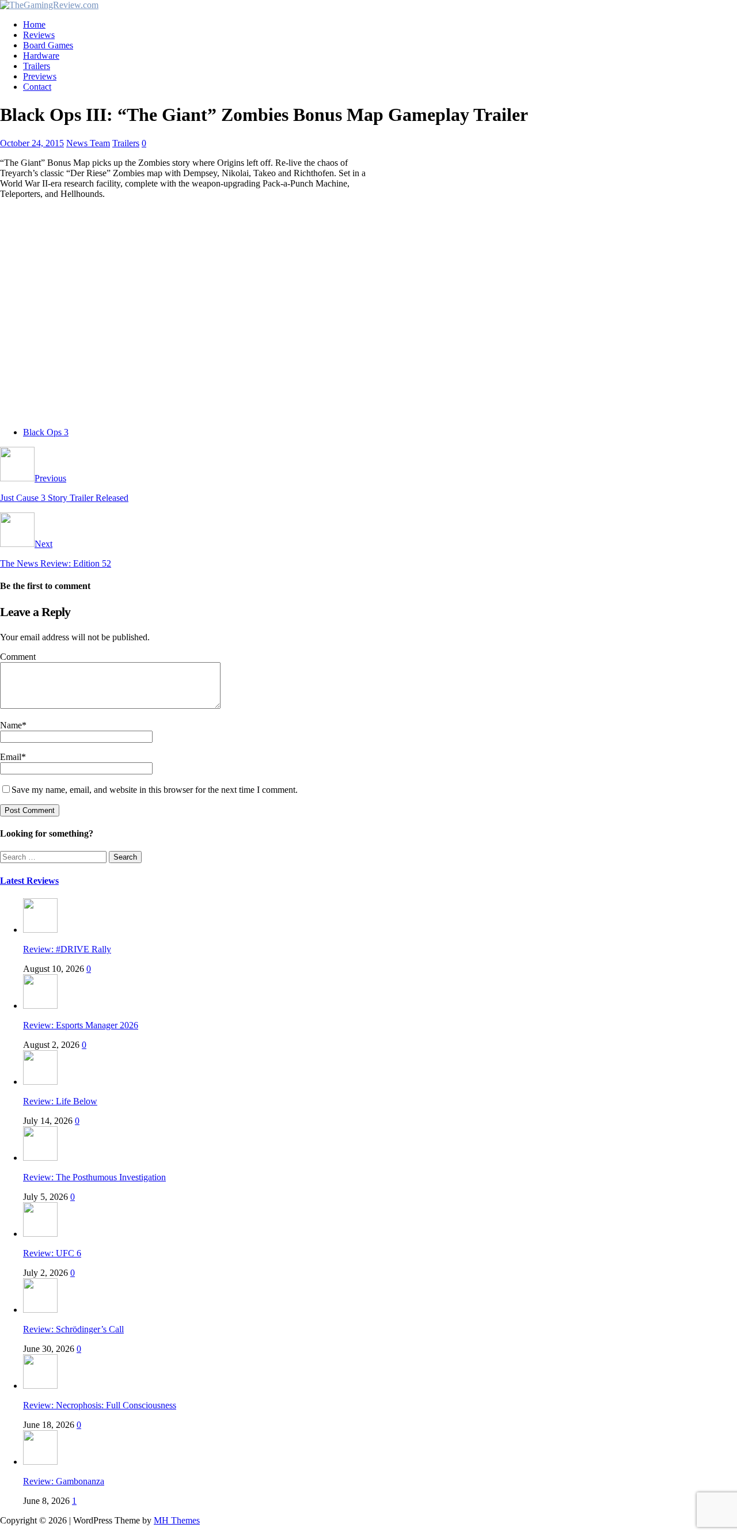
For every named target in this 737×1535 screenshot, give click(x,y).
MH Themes (177, 1520)
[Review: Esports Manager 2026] (40, 1005)
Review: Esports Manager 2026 (80, 1025)
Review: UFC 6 (52, 1253)
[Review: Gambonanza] (40, 1461)
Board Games (48, 45)
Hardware (41, 55)
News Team (88, 143)
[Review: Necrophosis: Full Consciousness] (40, 1385)
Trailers (36, 66)
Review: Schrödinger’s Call (73, 1329)
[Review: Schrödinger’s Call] (40, 1309)
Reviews (39, 35)
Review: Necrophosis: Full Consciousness (99, 1405)
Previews (39, 76)
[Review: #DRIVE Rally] (40, 929)
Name (11, 725)
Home (34, 24)
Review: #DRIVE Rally (67, 949)
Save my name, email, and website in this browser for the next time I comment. (155, 790)
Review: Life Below (60, 1101)
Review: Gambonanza (63, 1481)
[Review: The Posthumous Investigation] (40, 1157)
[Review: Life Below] (40, 1081)
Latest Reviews (29, 881)
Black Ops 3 (46, 432)
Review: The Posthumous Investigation (94, 1177)
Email (10, 757)
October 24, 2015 (32, 143)
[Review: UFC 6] (40, 1233)
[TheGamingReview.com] (49, 5)
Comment (18, 657)
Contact (37, 87)
